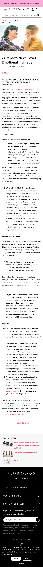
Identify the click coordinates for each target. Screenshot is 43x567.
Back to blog (23, 423)
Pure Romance (24, 539)
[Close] (41, 542)
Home (4, 20)
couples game (11, 391)
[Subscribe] (38, 520)
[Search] (38, 15)
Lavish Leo (18, 460)
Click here (21, 403)
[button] (5, 9)
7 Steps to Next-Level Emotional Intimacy (15, 23)
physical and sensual (29, 89)
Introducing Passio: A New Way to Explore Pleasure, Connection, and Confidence (27, 445)
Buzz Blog (12, 20)
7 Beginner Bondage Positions (26, 452)
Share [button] (6, 73)
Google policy (11, 554)
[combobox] (21, 15)
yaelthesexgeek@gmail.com (13, 414)
